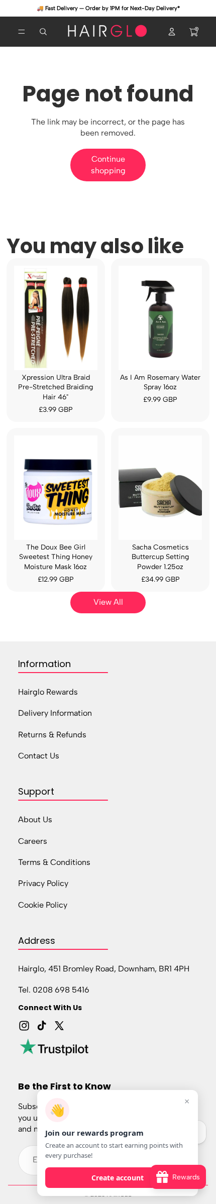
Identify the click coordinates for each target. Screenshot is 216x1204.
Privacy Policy (43, 883)
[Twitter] (59, 1026)
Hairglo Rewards (48, 691)
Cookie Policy (42, 904)
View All (108, 602)
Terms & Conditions (54, 862)
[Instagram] (24, 1026)
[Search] (43, 32)
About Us (35, 819)
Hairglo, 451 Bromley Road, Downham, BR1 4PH (103, 968)
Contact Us (38, 755)
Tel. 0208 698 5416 (53, 990)
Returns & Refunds (52, 734)
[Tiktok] (42, 1026)
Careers (32, 840)
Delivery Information (55, 713)
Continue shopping (108, 164)
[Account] (172, 32)
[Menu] (21, 31)
